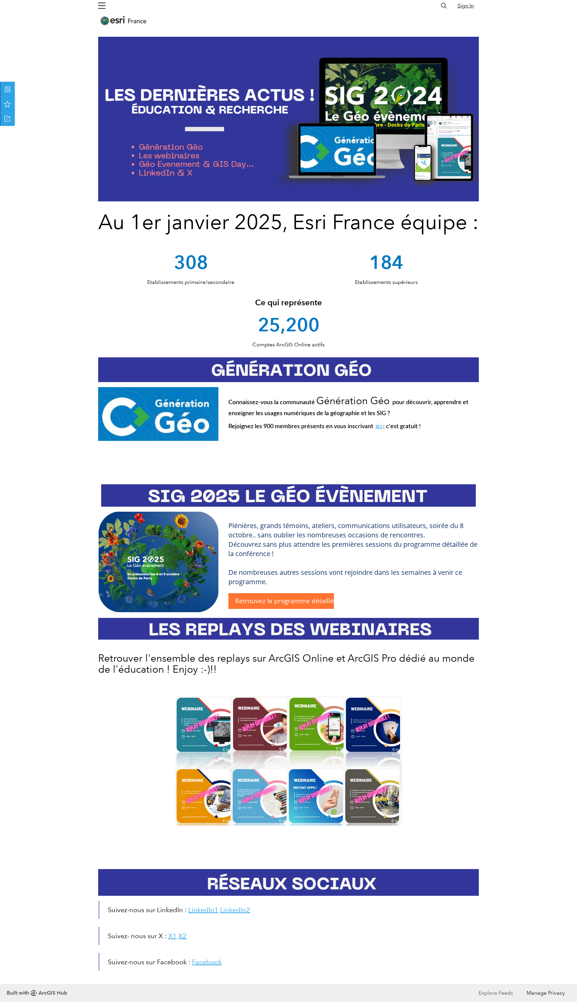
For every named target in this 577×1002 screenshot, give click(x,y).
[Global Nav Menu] (102, 5)
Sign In (465, 5)
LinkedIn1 (203, 910)
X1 (172, 936)
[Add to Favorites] (7, 104)
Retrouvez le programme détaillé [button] (284, 600)
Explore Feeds (495, 993)
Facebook (207, 962)
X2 (182, 936)
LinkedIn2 (235, 910)
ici (379, 427)
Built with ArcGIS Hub (37, 993)
